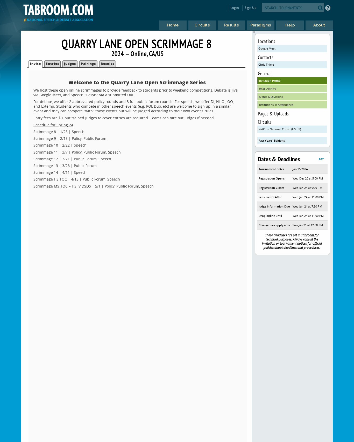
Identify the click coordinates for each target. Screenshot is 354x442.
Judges (70, 63)
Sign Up (250, 7)
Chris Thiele (266, 64)
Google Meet (266, 48)
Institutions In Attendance (275, 105)
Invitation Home (269, 80)
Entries (52, 63)
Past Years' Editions (271, 140)
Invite (35, 63)
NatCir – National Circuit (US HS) (279, 129)
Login (234, 7)
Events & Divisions (270, 97)
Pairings (88, 63)
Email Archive (267, 89)
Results (107, 63)
